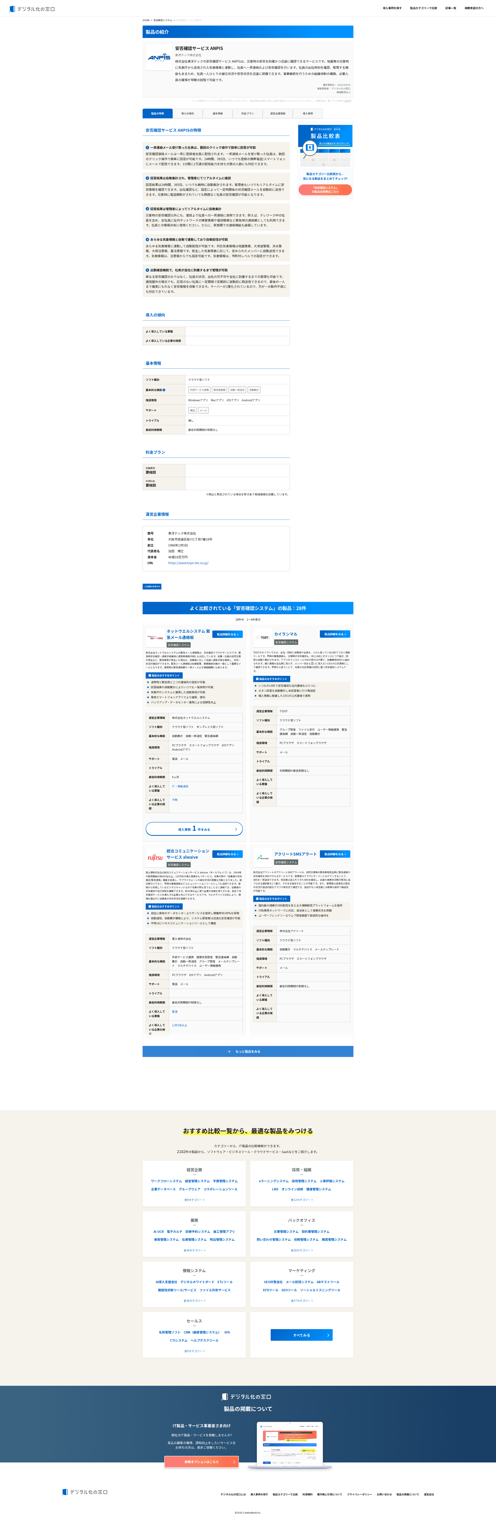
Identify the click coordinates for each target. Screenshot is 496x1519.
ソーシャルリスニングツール (320, 1290)
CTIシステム (179, 1340)
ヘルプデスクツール (205, 1340)
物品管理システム (222, 1239)
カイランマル (285, 634)
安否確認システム (162, 20)
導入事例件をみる (194, 828)
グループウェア (189, 1189)
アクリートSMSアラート (295, 854)
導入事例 (308, 113)
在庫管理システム (194, 1239)
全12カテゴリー (300, 1200)
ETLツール (225, 1281)
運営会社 (429, 1494)
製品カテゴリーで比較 (423, 8)
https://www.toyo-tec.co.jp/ (188, 562)
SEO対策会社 (273, 1281)
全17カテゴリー (300, 1300)
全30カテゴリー (193, 1300)
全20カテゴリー (300, 1250)
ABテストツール (328, 1281)
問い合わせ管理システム (274, 1239)
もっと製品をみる (248, 1051)
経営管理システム (197, 1181)
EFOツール (270, 1290)
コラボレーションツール (220, 1189)
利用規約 (307, 1494)
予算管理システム (225, 1181)
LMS (275, 1189)
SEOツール (289, 1290)
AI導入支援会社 (166, 1281)
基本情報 (218, 113)
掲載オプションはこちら (202, 1461)
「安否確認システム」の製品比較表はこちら (325, 189)
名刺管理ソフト (170, 1332)
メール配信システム (300, 1281)
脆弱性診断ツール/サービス (177, 1290)
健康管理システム (318, 1189)
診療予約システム (197, 1231)
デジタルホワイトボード (197, 1281)
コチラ (347, 100)
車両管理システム (166, 1239)
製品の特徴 (157, 113)
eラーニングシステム (274, 1181)
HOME (146, 20)
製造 (174, 1011)
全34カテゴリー (193, 1250)
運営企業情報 (277, 113)
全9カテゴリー (193, 1200)
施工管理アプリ (224, 1231)
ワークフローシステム (166, 1181)
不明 (174, 800)
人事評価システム (332, 1181)
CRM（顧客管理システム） (202, 1332)
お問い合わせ (384, 1494)
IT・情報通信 (180, 786)
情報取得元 (343, 92)
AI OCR (159, 1231)
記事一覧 (450, 8)
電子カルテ (174, 1231)
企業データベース (163, 1189)
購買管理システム (334, 1239)
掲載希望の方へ (474, 8)
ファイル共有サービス (215, 1290)
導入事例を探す (392, 8)
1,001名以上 (179, 1025)
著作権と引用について (329, 1494)
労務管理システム (306, 1239)
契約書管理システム (316, 1231)
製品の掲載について (408, 1494)
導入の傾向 (187, 113)
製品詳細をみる (226, 634)
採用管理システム (304, 1181)
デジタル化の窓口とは (233, 1494)
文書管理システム (286, 1231)
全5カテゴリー (193, 1351)
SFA (227, 1332)
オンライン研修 (292, 1189)
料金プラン (247, 113)
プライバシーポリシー (359, 1494)
